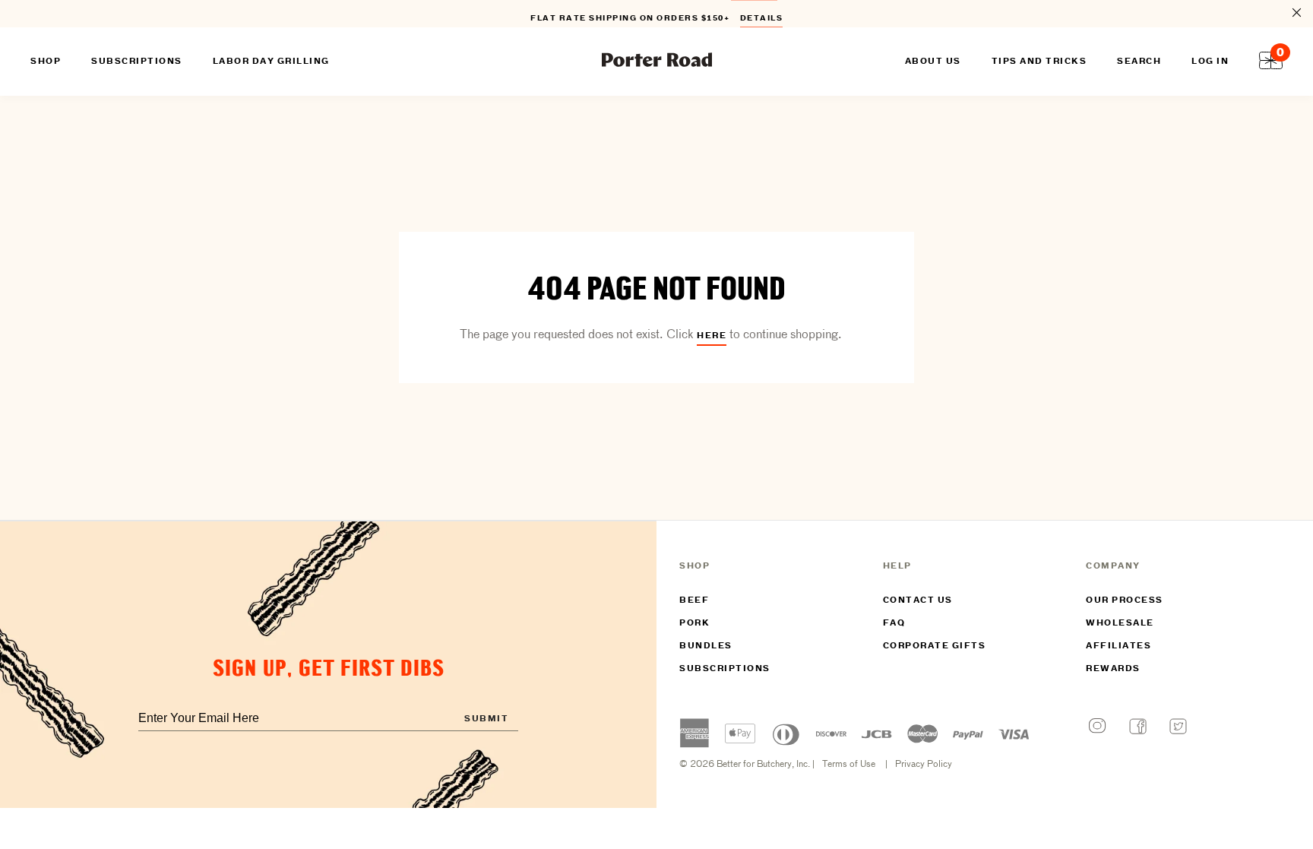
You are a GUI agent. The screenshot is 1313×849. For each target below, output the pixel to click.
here (711, 336)
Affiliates (1118, 646)
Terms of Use (848, 764)
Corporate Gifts (934, 646)
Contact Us (918, 600)
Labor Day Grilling (271, 61)
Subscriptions (724, 669)
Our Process (1124, 600)
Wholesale (1120, 623)
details (761, 15)
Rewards (1113, 669)
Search (1139, 61)
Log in (1210, 61)
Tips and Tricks (1039, 61)
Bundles (705, 646)
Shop (45, 61)
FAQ (894, 623)
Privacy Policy (923, 764)
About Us (933, 61)
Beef (694, 600)
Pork (694, 623)
